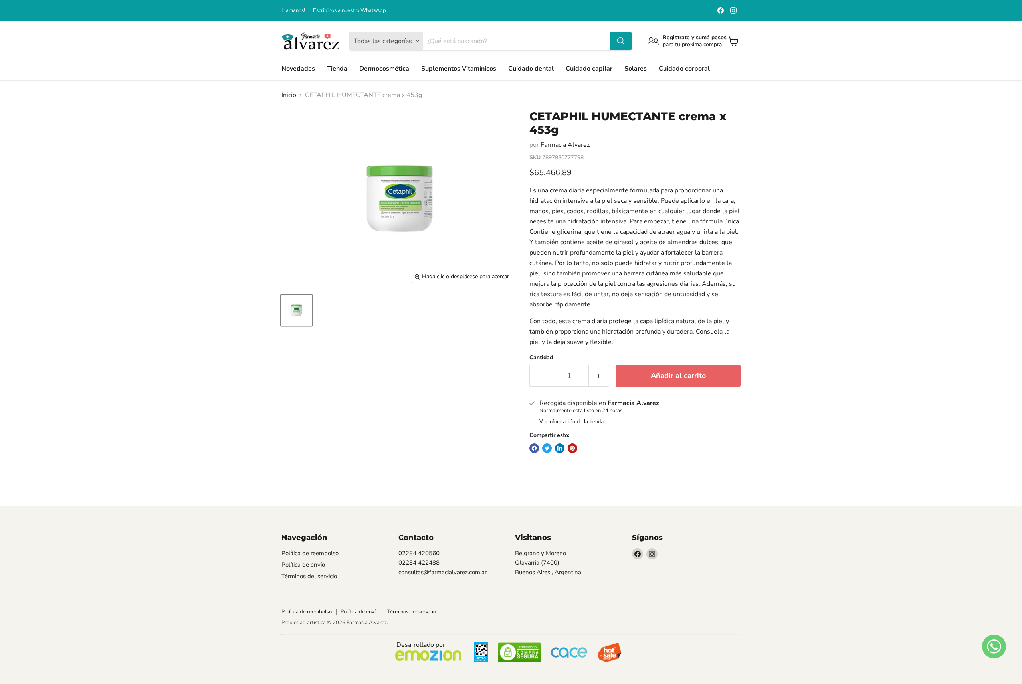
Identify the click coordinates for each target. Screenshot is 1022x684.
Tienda (337, 68)
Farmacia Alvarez (565, 144)
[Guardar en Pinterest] (572, 448)
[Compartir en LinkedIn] (559, 448)
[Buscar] (621, 41)
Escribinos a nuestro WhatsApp (349, 11)
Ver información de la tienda (571, 422)
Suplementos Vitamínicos (458, 68)
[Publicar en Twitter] (547, 448)
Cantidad (541, 357)
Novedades (298, 68)
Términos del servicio (309, 576)
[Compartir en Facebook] (534, 448)
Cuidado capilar (589, 68)
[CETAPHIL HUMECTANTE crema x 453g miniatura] (296, 310)
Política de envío (303, 565)
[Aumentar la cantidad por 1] (599, 376)
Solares (635, 68)
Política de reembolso (310, 553)
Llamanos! (293, 11)
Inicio (288, 95)
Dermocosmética (384, 68)
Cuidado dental (531, 68)
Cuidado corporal (684, 68)
